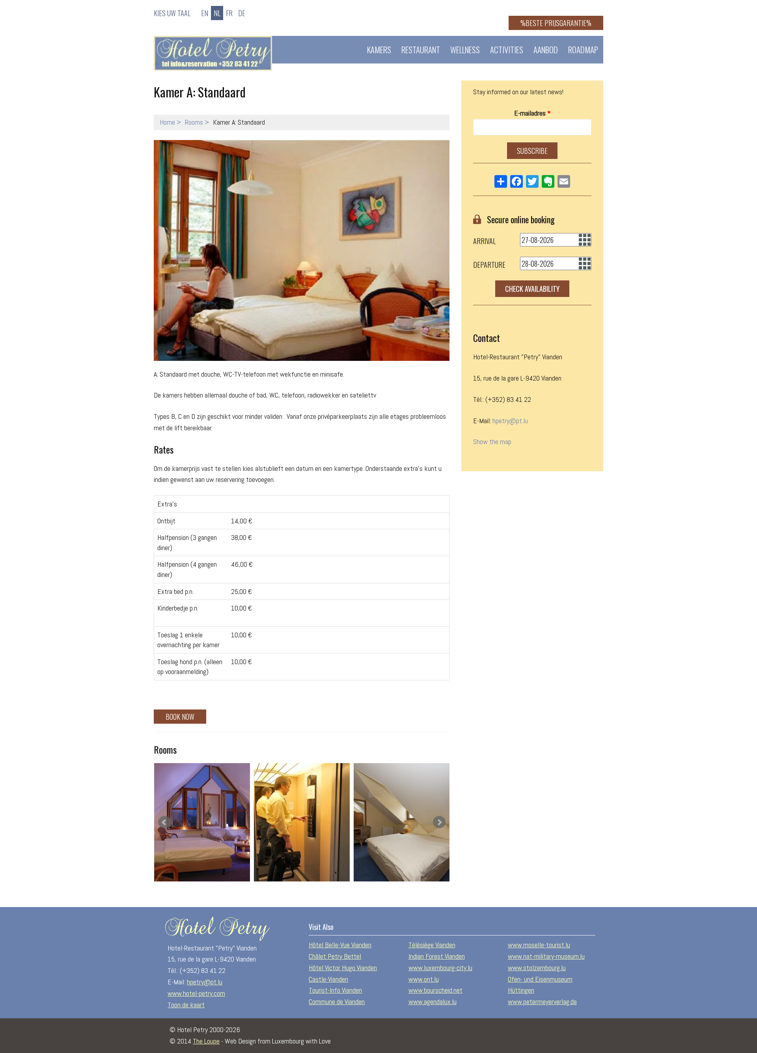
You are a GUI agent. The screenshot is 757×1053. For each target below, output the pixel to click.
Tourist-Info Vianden (335, 990)
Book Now (180, 716)
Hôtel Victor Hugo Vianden (343, 967)
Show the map (492, 441)
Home (167, 122)
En (204, 13)
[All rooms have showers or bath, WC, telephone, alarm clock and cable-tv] (202, 822)
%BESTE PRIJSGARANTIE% (555, 23)
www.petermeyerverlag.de (542, 1001)
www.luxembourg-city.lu (440, 967)
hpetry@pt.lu (510, 420)
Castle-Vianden (328, 979)
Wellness (465, 49)
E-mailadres (532, 113)
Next (439, 822)
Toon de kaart (186, 1004)
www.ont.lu (423, 979)
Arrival (484, 241)
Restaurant (420, 49)
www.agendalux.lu (432, 1001)
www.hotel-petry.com (196, 993)
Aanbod (545, 49)
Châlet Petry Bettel (335, 956)
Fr (229, 13)
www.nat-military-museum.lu (546, 956)
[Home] (213, 53)
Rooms (194, 122)
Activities (506, 49)
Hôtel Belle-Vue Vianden (340, 944)
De (241, 13)
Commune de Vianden (337, 1001)
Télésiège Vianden (431, 944)
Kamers (379, 49)
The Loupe (206, 1041)
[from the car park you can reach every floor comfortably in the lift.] (302, 822)
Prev (164, 822)
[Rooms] (401, 822)
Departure (489, 265)
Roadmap (583, 49)
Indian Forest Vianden (436, 956)
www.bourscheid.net (435, 990)
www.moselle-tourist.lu (539, 944)
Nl (217, 13)
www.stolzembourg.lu (537, 967)
